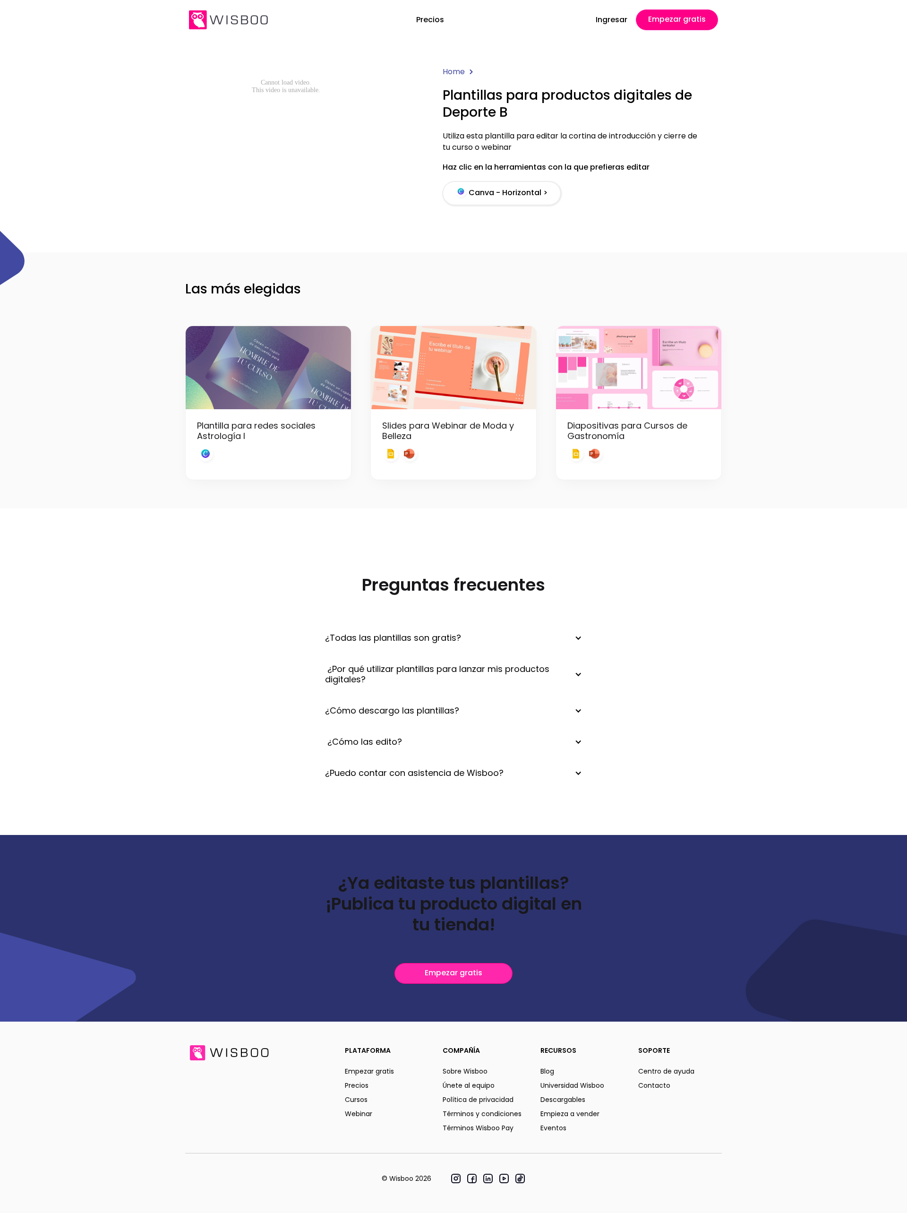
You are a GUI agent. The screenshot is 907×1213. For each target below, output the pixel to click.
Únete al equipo (469, 1085)
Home (454, 71)
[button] (453, 638)
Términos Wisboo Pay (478, 1128)
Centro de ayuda (666, 1071)
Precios (430, 19)
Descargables (562, 1099)
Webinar (358, 1113)
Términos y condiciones (482, 1113)
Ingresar (611, 19)
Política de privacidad (478, 1099)
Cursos (356, 1099)
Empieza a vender (569, 1113)
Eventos (553, 1128)
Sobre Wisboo (465, 1071)
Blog (547, 1071)
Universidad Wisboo (572, 1085)
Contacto (654, 1085)
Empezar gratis (677, 19)
